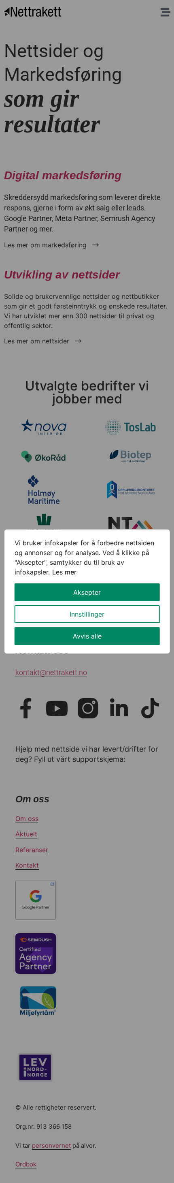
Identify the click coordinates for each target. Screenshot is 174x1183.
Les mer (64, 572)
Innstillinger (87, 614)
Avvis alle (87, 636)
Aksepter (87, 592)
